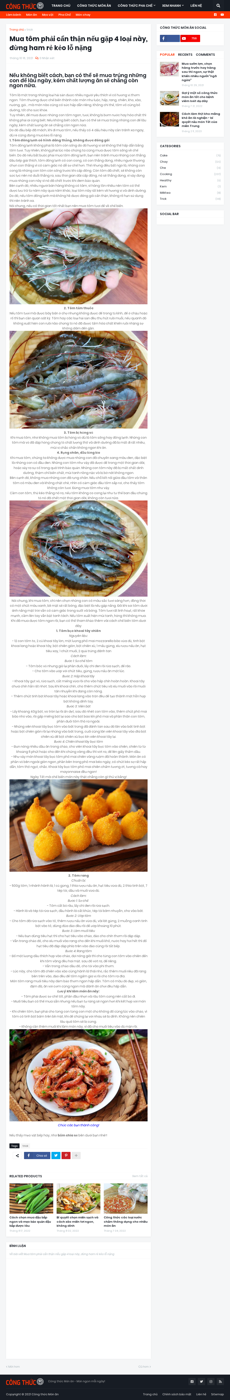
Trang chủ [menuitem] (60, 5)
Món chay (83, 15)
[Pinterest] (66, 1155)
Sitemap (217, 1394)
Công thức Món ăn (45, 1394)
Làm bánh (13, 15)
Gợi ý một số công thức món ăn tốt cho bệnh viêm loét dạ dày (200, 97)
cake (190, 155)
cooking (190, 174)
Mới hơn (14, 1366)
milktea (190, 193)
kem (190, 186)
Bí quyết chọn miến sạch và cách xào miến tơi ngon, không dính (77, 1222)
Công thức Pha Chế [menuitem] (135, 5)
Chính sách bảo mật (176, 1394)
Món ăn (31, 15)
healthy (190, 180)
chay (190, 162)
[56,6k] (170, 38)
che (190, 168)
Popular (167, 54)
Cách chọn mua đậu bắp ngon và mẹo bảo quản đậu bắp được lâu (30, 1222)
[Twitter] (55, 1155)
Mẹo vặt (47, 15)
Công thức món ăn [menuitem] (94, 5)
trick (30, 29)
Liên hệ (201, 1394)
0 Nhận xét (47, 58)
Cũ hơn (143, 1366)
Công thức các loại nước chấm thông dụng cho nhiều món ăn (126, 1222)
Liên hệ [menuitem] (196, 5)
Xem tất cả (140, 1176)
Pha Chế (64, 15)
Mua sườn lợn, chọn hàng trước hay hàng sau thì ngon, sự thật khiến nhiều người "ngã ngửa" (199, 72)
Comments (205, 54)
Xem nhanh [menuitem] (171, 5)
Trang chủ (16, 29)
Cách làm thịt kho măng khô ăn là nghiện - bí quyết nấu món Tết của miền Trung (201, 120)
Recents (185, 54)
